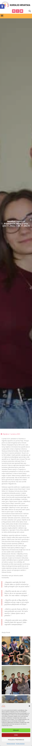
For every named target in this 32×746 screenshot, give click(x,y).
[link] (2, 6)
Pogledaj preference (16, 739)
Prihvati (16, 730)
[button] (29, 706)
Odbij (16, 735)
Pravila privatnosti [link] (11, 743)
